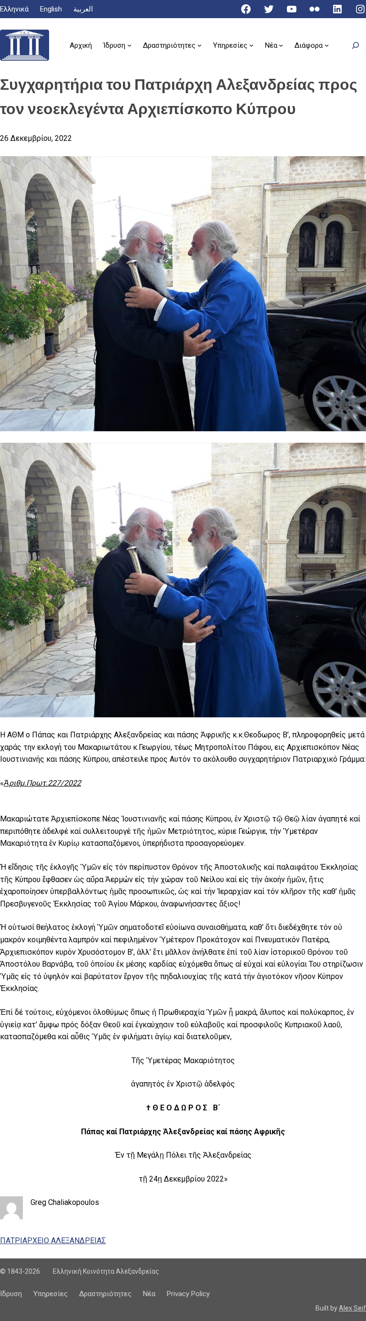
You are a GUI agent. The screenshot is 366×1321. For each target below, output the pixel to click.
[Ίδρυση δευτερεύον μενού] (129, 45)
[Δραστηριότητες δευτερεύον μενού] (199, 45)
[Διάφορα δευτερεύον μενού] (327, 45)
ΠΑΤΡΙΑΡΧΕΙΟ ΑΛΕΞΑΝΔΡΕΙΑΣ (53, 1240)
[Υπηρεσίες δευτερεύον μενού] (251, 45)
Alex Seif (352, 1308)
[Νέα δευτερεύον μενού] (281, 45)
